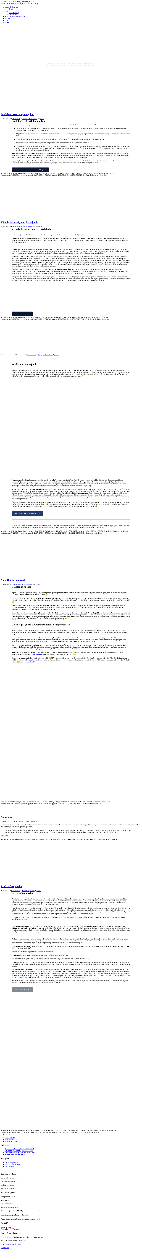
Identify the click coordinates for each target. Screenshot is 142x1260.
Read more (4, 836)
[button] (30, 169)
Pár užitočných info (28, 227)
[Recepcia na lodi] (45, 353)
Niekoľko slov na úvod (13, 580)
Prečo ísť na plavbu (11, 886)
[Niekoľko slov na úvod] (45, 567)
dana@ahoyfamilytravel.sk (9, 1207)
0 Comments (16, 119)
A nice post (6, 817)
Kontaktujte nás (74, 527)
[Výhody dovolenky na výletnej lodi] (34, 209)
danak (42, 119)
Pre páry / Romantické (29, 119)
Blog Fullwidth (10, 1138)
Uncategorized (26, 821)
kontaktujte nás (36, 654)
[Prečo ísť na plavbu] (27, 873)
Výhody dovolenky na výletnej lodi (19, 222)
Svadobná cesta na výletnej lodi (17, 114)
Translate (16, 1229)
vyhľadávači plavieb (45, 526)
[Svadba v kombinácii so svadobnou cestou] (28, 101)
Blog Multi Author (11, 1141)
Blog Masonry (9, 1139)
